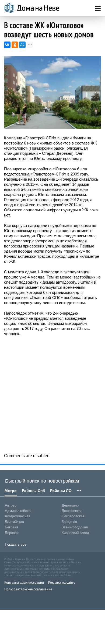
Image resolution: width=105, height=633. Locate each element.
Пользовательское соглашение (28, 589)
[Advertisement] (52, 394)
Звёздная (69, 522)
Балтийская (14, 522)
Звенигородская (75, 527)
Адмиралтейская (18, 511)
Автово (10, 505)
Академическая (17, 516)
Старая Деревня (57, 153)
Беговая (11, 527)
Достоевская (72, 511)
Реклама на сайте (61, 582)
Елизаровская (73, 516)
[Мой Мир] (22, 45)
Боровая (12, 533)
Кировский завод (75, 533)
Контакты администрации (24, 582)
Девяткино (70, 505)
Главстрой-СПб (39, 138)
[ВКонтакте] (7, 45)
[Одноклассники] (15, 45)
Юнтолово (15, 148)
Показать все (15, 544)
